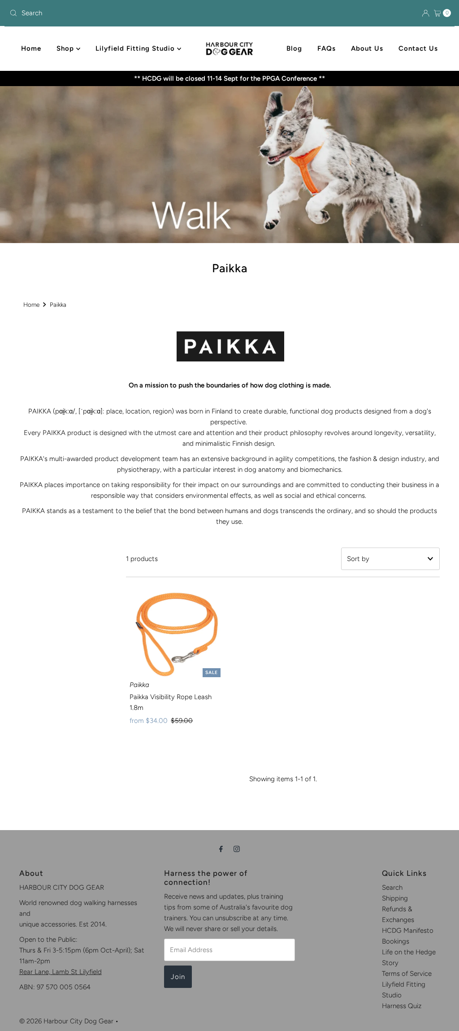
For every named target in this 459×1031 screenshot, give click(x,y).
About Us (367, 48)
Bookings (395, 941)
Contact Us (418, 48)
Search (392, 887)
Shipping (395, 898)
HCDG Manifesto (407, 931)
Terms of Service (407, 974)
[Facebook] (221, 849)
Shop (66, 48)
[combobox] (78, 13)
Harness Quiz (401, 1006)
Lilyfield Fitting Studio (136, 48)
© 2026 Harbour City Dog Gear (66, 1021)
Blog (294, 48)
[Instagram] (237, 849)
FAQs (326, 48)
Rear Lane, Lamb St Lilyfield (60, 972)
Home (31, 48)
